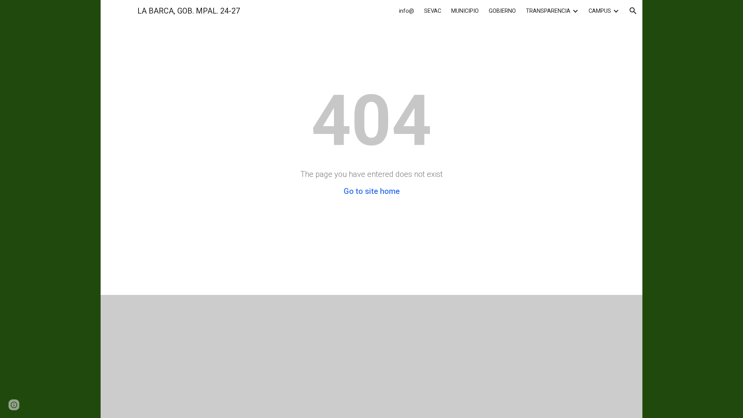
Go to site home (372, 191)
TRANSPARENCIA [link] (548, 10)
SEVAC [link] (432, 10)
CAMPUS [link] (600, 10)
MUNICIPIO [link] (465, 10)
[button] (633, 11)
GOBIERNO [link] (502, 10)
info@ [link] (406, 10)
